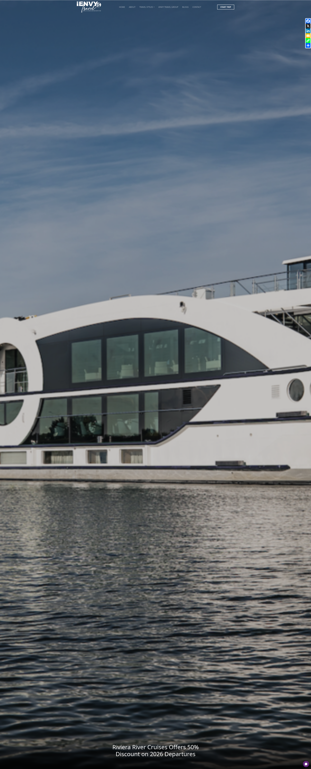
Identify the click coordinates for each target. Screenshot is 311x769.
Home (122, 7)
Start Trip (225, 7)
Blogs (185, 7)
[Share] (308, 45)
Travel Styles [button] (146, 7)
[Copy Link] (308, 40)
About (132, 7)
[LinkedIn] (308, 30)
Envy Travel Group (168, 7)
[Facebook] (308, 21)
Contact (196, 7)
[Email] (308, 35)
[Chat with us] (306, 764)
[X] (308, 26)
